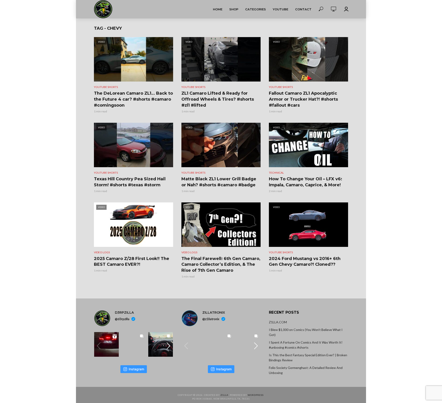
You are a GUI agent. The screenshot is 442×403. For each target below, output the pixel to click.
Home (217, 9)
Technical (276, 172)
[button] (168, 345)
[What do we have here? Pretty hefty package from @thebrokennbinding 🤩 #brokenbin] (194, 344)
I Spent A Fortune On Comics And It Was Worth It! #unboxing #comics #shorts (306, 344)
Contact (303, 9)
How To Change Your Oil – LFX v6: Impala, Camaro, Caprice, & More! (305, 181)
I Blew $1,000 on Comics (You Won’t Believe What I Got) (306, 332)
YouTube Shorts (106, 87)
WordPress (256, 395)
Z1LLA (224, 395)
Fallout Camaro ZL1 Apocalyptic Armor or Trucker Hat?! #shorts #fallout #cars (303, 99)
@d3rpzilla (122, 319)
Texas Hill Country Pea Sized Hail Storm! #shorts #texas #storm (130, 181)
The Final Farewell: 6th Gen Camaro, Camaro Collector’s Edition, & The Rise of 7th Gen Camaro (220, 264)
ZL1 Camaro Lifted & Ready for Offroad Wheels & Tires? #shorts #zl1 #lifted (217, 99)
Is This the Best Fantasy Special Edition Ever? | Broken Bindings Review (308, 357)
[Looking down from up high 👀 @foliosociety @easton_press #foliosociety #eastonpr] (221, 344)
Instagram (136, 369)
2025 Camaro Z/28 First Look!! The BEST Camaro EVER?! (131, 261)
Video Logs (102, 252)
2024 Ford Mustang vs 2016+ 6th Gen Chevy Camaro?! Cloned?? (304, 261)
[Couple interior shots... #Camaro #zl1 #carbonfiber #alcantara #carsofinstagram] (160, 344)
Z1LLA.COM (278, 322)
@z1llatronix (210, 319)
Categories (255, 9)
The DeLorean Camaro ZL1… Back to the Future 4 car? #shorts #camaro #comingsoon (133, 99)
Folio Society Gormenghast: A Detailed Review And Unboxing (306, 370)
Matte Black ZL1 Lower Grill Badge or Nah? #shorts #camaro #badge (218, 181)
